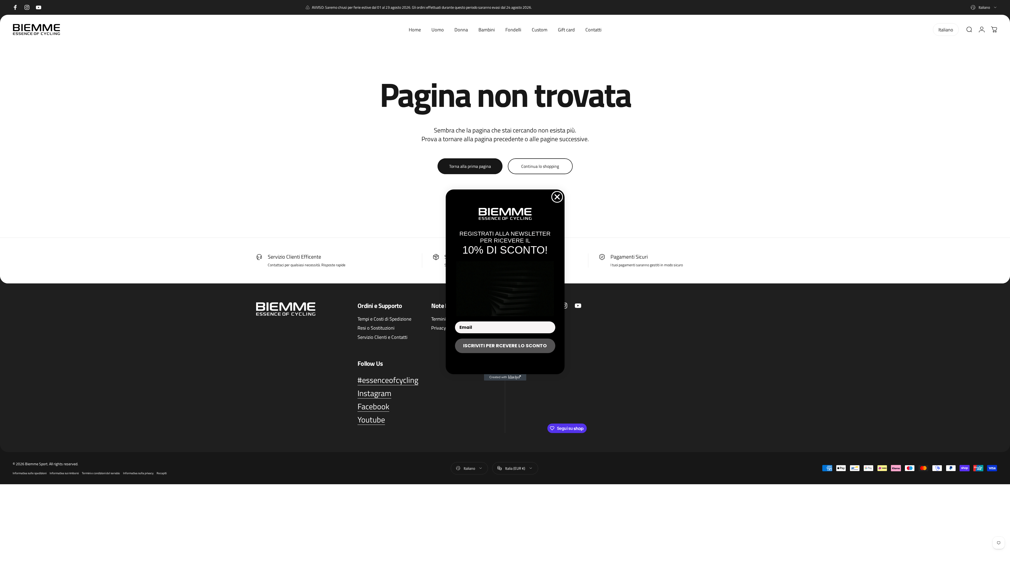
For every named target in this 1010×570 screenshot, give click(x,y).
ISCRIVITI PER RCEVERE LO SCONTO (505, 345)
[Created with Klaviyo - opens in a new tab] (505, 377)
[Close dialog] (557, 197)
